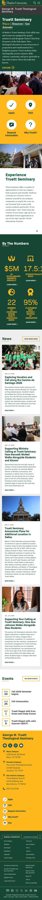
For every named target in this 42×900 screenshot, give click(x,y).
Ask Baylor (7, 848)
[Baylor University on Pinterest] (30, 892)
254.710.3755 (12, 788)
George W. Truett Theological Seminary (19, 10)
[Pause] (3, 92)
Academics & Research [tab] (32, 837)
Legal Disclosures (9, 881)
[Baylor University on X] (21, 892)
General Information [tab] (12, 837)
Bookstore (7, 851)
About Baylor (8, 841)
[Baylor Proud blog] (7, 892)
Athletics (6, 844)
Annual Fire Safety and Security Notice (11, 870)
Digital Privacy (8, 877)
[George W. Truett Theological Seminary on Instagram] (15, 745)
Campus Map (8, 858)
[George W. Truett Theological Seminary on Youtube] (21, 745)
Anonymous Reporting (11, 865)
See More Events (31, 678)
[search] (33, 3)
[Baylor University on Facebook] (12, 892)
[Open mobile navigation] (39, 3)
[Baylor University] (14, 3)
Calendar (7, 854)
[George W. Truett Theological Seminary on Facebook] (5, 745)
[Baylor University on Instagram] (16, 892)
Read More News (31, 339)
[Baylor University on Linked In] (26, 892)
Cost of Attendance (10, 874)
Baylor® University (18, 895)
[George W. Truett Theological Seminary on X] (10, 745)
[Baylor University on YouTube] (35, 892)
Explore (6, 67)
